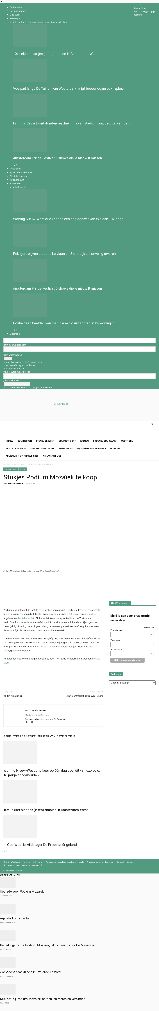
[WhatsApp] (14, 496)
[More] (42, 496)
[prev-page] (4, 851)
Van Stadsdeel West (42, 448)
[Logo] (27, 435)
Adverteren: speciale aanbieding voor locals (65, 862)
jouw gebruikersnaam (14, 344)
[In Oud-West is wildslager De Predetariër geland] (53, 826)
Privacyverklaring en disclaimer (19, 365)
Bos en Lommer (18, 10)
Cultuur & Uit (67, 440)
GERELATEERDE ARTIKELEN (22, 736)
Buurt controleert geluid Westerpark (84, 696)
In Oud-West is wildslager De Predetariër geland (40, 845)
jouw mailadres (11, 380)
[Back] (141, 4)
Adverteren (66, 448)
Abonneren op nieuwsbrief (22, 455)
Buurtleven (25, 440)
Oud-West (15, 14)
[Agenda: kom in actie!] (79, 909)
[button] (152, 424)
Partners (26, 862)
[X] (33, 722)
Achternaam (131, 649)
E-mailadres (131, 630)
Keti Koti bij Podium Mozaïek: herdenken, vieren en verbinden (42, 999)
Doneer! (115, 448)
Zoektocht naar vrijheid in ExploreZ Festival (30, 972)
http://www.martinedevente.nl (37, 715)
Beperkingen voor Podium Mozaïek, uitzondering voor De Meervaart (48, 945)
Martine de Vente (15, 483)
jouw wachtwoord (12, 354)
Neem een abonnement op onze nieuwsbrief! (22, 865)
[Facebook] (6, 496)
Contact (130, 862)
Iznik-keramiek (26, 618)
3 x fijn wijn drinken (13, 696)
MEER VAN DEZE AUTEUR (58, 736)
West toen (127, 440)
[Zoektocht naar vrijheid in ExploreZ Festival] (79, 962)
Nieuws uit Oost (53, 455)
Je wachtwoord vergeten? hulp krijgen (23, 362)
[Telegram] (35, 496)
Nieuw (9, 440)
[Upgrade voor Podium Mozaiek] (79, 882)
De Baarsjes (16, 7)
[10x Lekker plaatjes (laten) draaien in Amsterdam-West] (53, 791)
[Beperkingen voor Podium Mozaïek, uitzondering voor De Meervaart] (79, 935)
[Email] (21, 496)
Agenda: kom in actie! (15, 918)
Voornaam (115, 640)
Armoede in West (16, 448)
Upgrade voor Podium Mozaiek (22, 891)
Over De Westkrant (11, 862)
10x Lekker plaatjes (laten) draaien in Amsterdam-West (45, 810)
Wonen (84, 440)
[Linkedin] (28, 496)
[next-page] (7, 851)
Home (6, 464)
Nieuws (22, 469)
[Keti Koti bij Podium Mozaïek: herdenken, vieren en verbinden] (79, 989)
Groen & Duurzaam (104, 440)
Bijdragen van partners (91, 448)
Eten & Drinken (45, 440)
